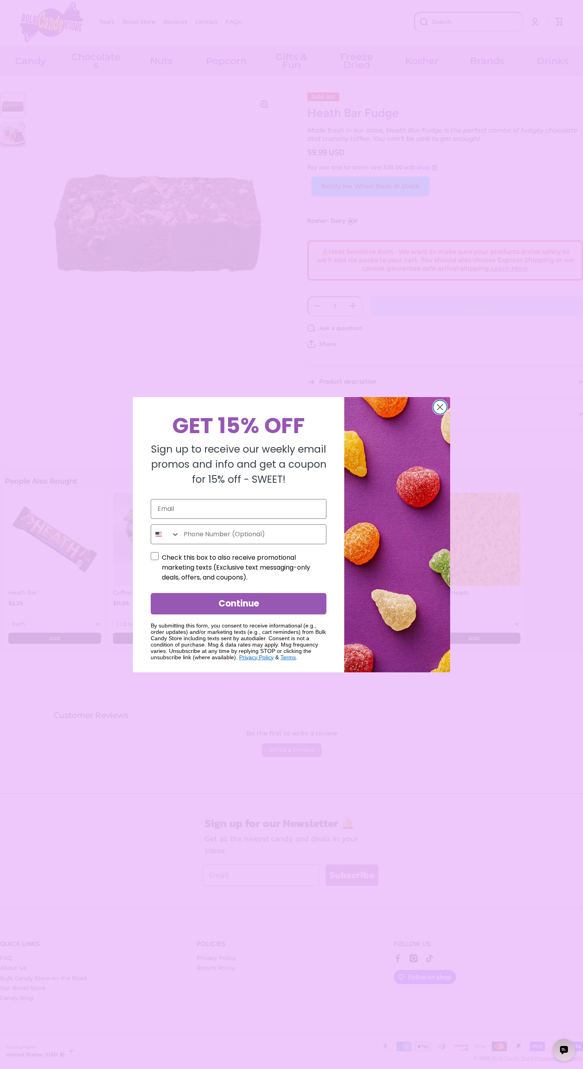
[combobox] (165, 534)
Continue (239, 603)
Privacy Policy (256, 657)
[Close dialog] (440, 407)
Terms (288, 657)
